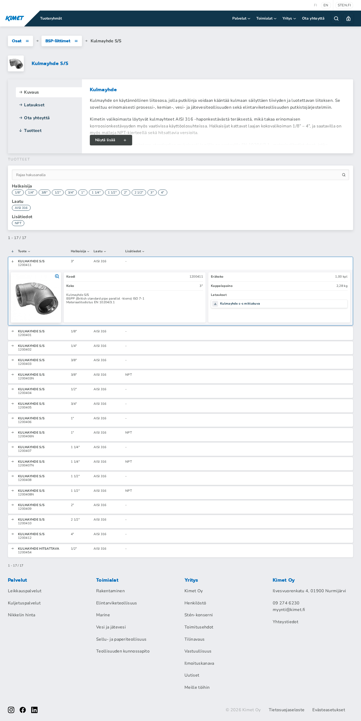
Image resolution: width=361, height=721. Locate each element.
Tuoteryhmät (51, 18)
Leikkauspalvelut (24, 591)
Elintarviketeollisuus (116, 603)
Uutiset (191, 675)
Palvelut (239, 18)
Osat (16, 41)
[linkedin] (34, 710)
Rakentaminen (110, 591)
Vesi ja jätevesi (111, 627)
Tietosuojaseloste (286, 710)
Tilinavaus (194, 639)
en (325, 5)
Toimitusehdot (198, 627)
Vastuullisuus (197, 651)
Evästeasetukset (328, 710)
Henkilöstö (195, 603)
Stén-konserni (198, 615)
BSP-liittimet (57, 41)
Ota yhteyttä (313, 18)
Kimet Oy (193, 591)
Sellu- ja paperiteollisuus (121, 639)
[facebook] (23, 710)
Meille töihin (197, 687)
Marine (103, 615)
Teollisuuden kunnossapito (123, 651)
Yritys (287, 18)
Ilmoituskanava (199, 663)
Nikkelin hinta (21, 615)
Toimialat (264, 18)
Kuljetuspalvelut (24, 603)
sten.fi (344, 5)
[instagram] (11, 710)
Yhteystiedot (285, 622)
